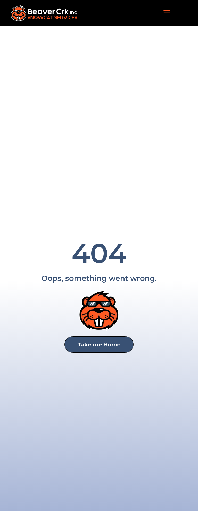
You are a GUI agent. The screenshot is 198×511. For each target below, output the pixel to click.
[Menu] (166, 13)
